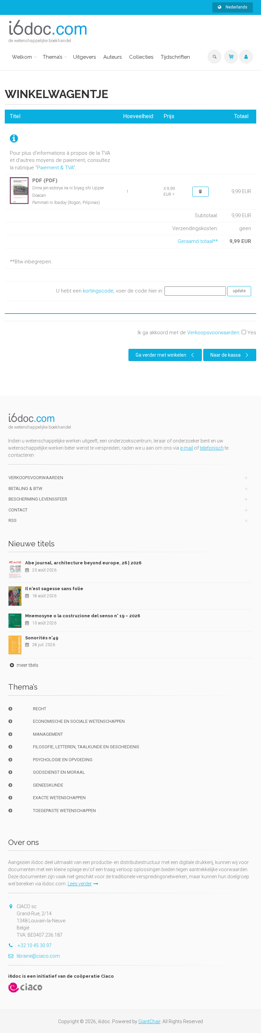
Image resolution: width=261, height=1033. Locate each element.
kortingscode (98, 291)
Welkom (22, 57)
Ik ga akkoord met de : (197, 333)
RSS (12, 520)
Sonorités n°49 (41, 637)
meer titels (27, 665)
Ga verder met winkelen (161, 355)
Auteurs (112, 57)
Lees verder (80, 883)
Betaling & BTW (25, 488)
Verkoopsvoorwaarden (213, 333)
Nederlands (236, 7)
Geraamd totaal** (198, 241)
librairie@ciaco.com (38, 956)
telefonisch (212, 448)
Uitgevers (84, 57)
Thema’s (52, 57)
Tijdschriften (175, 57)
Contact (18, 509)
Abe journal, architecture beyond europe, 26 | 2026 (83, 562)
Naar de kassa (225, 355)
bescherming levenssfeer (37, 499)
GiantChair (149, 1021)
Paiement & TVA (55, 168)
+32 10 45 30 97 (34, 945)
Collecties (141, 57)
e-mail (186, 448)
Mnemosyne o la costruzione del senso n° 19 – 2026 (82, 615)
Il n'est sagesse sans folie (54, 588)
